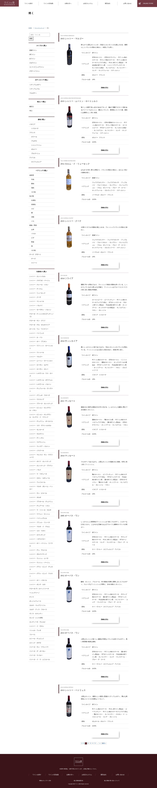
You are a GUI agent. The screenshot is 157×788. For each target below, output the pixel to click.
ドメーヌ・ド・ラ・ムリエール (39, 659)
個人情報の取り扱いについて (111, 780)
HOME (30, 28)
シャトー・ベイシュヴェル (38, 518)
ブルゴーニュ (35, 153)
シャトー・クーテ (35, 297)
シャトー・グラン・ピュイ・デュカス (41, 568)
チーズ (33, 258)
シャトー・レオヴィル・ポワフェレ (41, 380)
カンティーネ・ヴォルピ (37, 622)
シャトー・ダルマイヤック (38, 554)
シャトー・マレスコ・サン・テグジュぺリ (41, 456)
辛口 (30, 110)
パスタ (33, 233)
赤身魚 (33, 204)
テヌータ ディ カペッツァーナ (39, 588)
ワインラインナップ (39, 28)
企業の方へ (70, 774)
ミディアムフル (34, 89)
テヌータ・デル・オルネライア (39, 325)
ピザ (32, 238)
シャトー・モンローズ (36, 429)
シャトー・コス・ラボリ (37, 531)
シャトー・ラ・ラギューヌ (38, 474)
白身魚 (33, 200)
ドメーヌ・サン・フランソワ (38, 647)
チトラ (31, 597)
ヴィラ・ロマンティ (36, 613)
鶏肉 (32, 188)
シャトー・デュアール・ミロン (39, 505)
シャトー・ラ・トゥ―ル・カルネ (40, 510)
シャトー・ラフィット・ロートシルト (41, 347)
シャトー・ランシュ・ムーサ (38, 558)
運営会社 (103, 774)
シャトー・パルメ (35, 470)
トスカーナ (35, 128)
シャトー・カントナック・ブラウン (41, 465)
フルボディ (33, 93)
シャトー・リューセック (37, 293)
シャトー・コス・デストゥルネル (40, 425)
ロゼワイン (33, 63)
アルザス (34, 141)
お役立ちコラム (87, 774)
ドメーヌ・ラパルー (36, 655)
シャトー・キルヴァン (36, 434)
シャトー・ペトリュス (36, 333)
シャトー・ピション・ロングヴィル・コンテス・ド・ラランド (40, 416)
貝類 (32, 217)
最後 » (104, 743)
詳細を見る (104, 87)
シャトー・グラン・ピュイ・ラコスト (41, 575)
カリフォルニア (36, 162)
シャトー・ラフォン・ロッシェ (39, 514)
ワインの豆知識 (53, 774)
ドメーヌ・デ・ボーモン (37, 651)
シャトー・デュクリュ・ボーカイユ (41, 421)
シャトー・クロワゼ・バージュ (39, 280)
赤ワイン (32, 54)
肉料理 (31, 175)
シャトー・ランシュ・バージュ (39, 562)
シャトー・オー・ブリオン (38, 341)
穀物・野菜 (33, 225)
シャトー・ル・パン (36, 337)
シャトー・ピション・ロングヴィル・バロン (40, 409)
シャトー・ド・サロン (36, 626)
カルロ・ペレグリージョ (37, 605)
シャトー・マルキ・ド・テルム (39, 526)
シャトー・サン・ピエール (38, 493)
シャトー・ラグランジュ (37, 442)
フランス (32, 132)
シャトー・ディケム (36, 289)
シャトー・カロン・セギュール (39, 478)
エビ (32, 208)
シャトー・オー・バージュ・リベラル (41, 544)
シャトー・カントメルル (37, 276)
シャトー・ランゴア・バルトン (39, 446)
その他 (33, 192)
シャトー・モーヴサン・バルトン (40, 309)
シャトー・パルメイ (36, 305)
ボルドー (34, 149)
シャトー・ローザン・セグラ (38, 365)
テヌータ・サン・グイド (37, 320)
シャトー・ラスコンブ (36, 399)
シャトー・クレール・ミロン (38, 284)
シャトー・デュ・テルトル (38, 550)
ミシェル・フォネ (35, 630)
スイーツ (34, 263)
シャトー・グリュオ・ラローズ (39, 395)
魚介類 (31, 196)
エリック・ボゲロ (35, 643)
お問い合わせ (120, 774)
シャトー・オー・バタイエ (38, 580)
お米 (32, 229)
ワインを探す (37, 774)
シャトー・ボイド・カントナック (40, 461)
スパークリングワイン (36, 67)
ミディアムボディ (35, 84)
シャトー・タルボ (35, 497)
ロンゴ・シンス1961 (36, 618)
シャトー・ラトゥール (36, 352)
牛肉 (32, 179)
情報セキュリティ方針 (45, 780)
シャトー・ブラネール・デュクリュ (41, 501)
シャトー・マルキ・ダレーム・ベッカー (41, 488)
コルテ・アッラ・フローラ (38, 609)
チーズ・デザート (35, 254)
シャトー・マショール (36, 301)
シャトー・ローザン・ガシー (38, 369)
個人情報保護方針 (78, 780)
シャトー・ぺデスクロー (37, 539)
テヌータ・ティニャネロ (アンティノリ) (41, 315)
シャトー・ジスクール (36, 450)
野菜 (32, 242)
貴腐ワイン (33, 50)
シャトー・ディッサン (36, 438)
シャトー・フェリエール (37, 482)
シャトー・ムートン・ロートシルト (41, 361)
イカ (32, 221)
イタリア (32, 124)
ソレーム (32, 634)
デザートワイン (34, 71)
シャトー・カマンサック (37, 535)
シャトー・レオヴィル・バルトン (40, 384)
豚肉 (32, 183)
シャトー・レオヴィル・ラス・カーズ (41, 375)
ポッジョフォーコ (35, 601)
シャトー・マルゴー (36, 356)
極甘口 (31, 106)
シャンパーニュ (36, 145)
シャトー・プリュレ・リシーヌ (39, 522)
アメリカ (32, 157)
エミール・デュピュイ (36, 638)
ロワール (34, 137)
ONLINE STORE (148, 3)
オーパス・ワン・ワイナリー (38, 329)
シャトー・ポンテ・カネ (37, 584)
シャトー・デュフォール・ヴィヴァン (41, 390)
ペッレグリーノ (34, 593)
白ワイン (32, 58)
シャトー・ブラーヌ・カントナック (41, 403)
